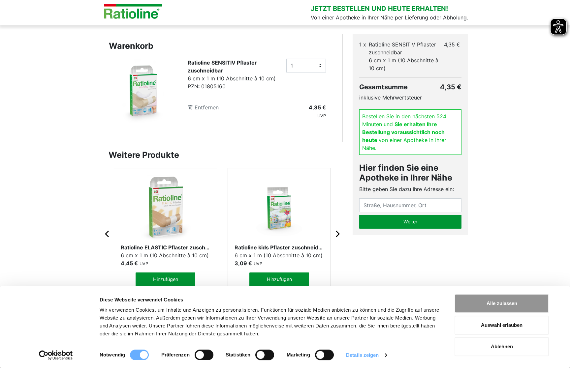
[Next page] (337, 233)
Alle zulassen (502, 303)
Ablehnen (502, 346)
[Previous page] (107, 233)
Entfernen (206, 107)
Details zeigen (362, 355)
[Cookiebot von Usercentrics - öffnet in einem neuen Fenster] (56, 355)
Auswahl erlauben (501, 325)
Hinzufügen (165, 279)
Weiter (410, 221)
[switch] (204, 355)
